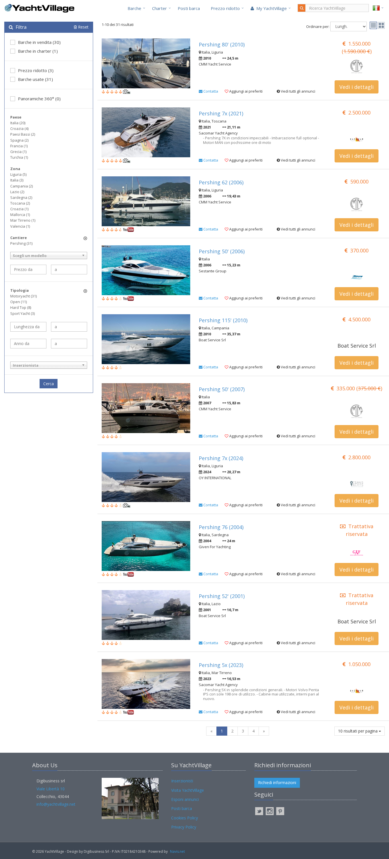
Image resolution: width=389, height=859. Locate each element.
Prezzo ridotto (225, 8)
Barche (134, 8)
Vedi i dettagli (356, 86)
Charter (159, 8)
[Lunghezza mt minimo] (28, 327)
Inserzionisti (182, 780)
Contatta (210, 91)
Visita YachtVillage (187, 790)
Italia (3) (16, 180)
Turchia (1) (19, 157)
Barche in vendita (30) (39, 42)
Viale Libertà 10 (50, 788)
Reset (83, 27)
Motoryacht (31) (23, 296)
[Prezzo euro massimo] (69, 269)
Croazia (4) (19, 128)
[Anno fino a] (69, 343)
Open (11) (18, 301)
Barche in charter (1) (38, 51)
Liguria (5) (18, 174)
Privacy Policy (183, 827)
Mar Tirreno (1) (22, 220)
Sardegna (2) (21, 197)
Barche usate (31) (35, 79)
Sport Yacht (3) (22, 313)
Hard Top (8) (20, 307)
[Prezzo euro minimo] (28, 269)
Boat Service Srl (356, 345)
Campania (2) (21, 186)
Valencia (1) (20, 226)
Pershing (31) (21, 243)
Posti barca (189, 8)
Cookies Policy (184, 818)
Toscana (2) (20, 203)
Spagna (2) (19, 140)
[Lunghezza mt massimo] (69, 327)
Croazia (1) (19, 208)
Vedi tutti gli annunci (297, 91)
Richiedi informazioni (277, 782)
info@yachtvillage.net (55, 804)
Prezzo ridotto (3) (36, 70)
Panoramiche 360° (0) (39, 98)
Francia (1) (19, 145)
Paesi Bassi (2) (22, 134)
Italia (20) (17, 122)
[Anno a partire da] (28, 343)
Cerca (48, 383)
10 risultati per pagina (358, 731)
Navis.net (177, 851)
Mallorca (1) (20, 214)
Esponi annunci (185, 799)
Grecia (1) (18, 151)
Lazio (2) (17, 191)
